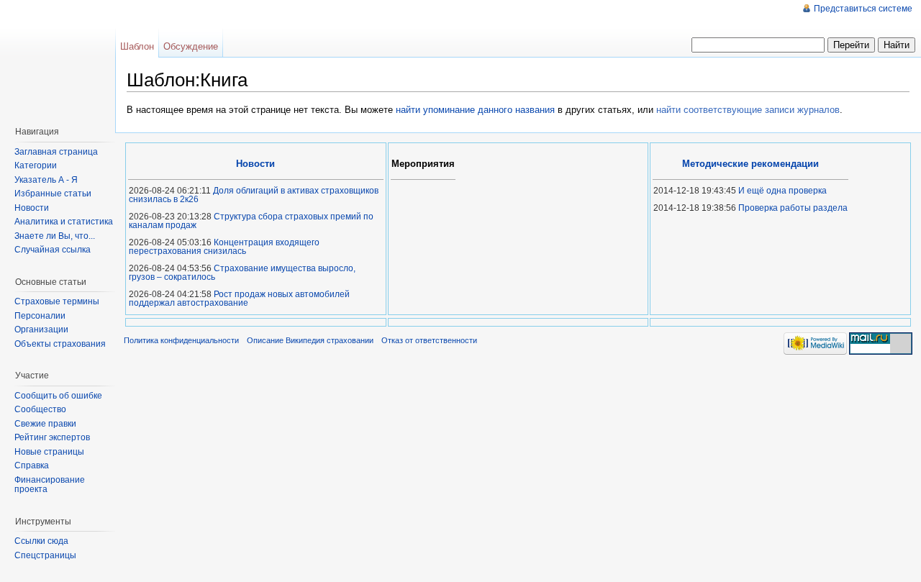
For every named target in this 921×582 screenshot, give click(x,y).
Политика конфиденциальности (181, 340)
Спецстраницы (45, 555)
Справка (31, 465)
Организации (41, 329)
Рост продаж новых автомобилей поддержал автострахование (239, 298)
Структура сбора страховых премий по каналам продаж (251, 221)
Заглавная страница (56, 152)
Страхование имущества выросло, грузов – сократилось (242, 272)
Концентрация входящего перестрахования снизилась (224, 246)
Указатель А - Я (46, 180)
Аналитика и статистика (63, 222)
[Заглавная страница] (61, 57)
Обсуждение (190, 46)
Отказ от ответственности (429, 340)
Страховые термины (56, 301)
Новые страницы (49, 452)
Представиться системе (863, 9)
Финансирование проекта (49, 485)
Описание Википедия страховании (310, 340)
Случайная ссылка (52, 250)
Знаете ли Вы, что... (54, 236)
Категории (35, 165)
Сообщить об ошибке (58, 396)
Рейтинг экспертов (52, 437)
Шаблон (137, 46)
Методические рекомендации (750, 163)
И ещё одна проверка (782, 191)
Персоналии (39, 316)
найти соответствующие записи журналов (748, 109)
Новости (31, 208)
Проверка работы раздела (793, 208)
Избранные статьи (52, 193)
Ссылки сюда (41, 541)
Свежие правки (45, 424)
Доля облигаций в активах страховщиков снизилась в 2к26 (253, 195)
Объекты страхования (60, 344)
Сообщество (40, 409)
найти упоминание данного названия (475, 109)
